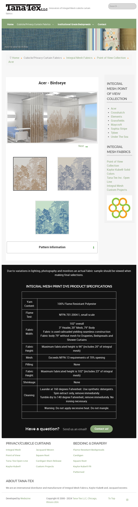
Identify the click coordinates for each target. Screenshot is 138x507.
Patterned (78, 472)
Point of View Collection (115, 163)
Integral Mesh (13, 450)
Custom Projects (45, 466)
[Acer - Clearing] (52, 217)
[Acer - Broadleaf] (74, 173)
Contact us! (101, 428)
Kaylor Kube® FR (82, 466)
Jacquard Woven (45, 450)
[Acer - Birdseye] (30, 173)
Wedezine (25, 498)
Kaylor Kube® (13, 466)
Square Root (42, 455)
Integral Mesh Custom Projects (117, 187)
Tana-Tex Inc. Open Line (118, 179)
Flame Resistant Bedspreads (88, 450)
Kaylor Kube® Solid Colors (118, 171)
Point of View (13, 455)
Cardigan (78, 455)
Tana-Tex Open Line (17, 461)
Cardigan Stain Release (48, 461)
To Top (111, 498)
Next (81, 146)
